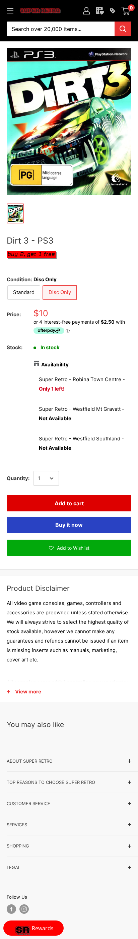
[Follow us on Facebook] (11, 909)
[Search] (123, 29)
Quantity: (18, 478)
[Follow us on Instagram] (24, 909)
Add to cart (69, 503)
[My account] (86, 10)
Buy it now (69, 524)
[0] (126, 11)
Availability (55, 364)
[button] (69, 548)
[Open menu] (10, 10)
